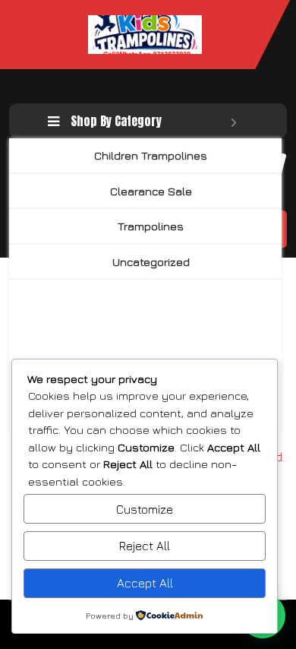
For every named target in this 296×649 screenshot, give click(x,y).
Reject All (144, 545)
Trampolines (151, 226)
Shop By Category (116, 121)
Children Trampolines (150, 155)
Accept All (145, 583)
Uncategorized (151, 261)
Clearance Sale (151, 191)
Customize (144, 509)
